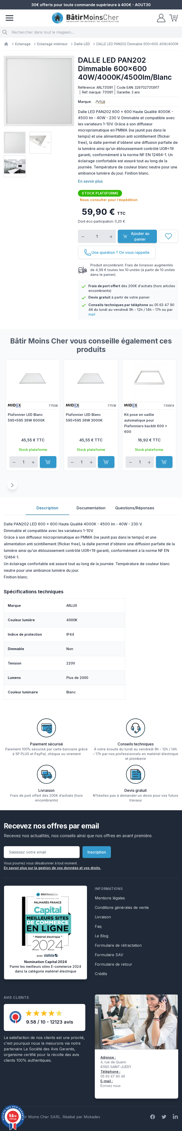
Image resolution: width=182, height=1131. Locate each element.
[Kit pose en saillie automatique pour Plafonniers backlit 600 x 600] (149, 380)
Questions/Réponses (134, 508)
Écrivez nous (110, 1086)
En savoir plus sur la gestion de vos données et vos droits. (52, 868)
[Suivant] (12, 485)
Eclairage (23, 44)
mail (91, 314)
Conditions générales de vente (122, 907)
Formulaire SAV (109, 954)
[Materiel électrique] (6, 44)
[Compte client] (160, 18)
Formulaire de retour (113, 964)
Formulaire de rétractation (118, 945)
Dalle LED (82, 44)
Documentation (91, 508)
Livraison (103, 917)
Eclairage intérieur (52, 44)
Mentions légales (110, 898)
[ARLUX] (99, 102)
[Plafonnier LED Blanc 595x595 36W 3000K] (91, 380)
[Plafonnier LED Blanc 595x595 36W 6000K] (33, 380)
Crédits (101, 973)
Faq (98, 926)
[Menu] (9, 18)
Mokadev (92, 1116)
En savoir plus (90, 181)
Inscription (96, 852)
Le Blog (101, 935)
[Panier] (172, 18)
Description (47, 508)
